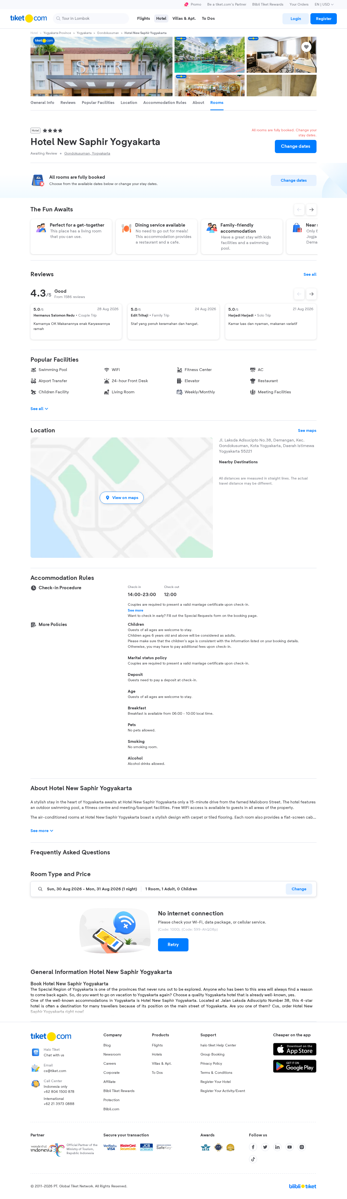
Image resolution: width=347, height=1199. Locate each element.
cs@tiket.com (55, 1071)
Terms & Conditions (216, 1073)
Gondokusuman (108, 33)
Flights (157, 1045)
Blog (107, 1045)
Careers (109, 1063)
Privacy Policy (211, 1063)
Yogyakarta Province (57, 33)
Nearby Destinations (238, 462)
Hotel (34, 33)
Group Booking (212, 1054)
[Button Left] (299, 294)
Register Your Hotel (215, 1082)
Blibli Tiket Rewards (267, 4)
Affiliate (109, 1082)
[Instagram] (302, 1147)
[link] (295, 18)
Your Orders (299, 4)
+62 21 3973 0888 (59, 1104)
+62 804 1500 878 (59, 1092)
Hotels (157, 1054)
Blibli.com (111, 1109)
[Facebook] (253, 1147)
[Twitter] (265, 1147)
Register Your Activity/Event (222, 1091)
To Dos (157, 1073)
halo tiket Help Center (218, 1045)
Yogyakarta (84, 33)
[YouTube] (290, 1147)
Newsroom (112, 1054)
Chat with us (54, 1055)
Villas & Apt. (162, 1063)
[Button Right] (311, 294)
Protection (111, 1100)
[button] (121, 497)
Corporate (111, 1073)
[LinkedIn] (277, 1147)
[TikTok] (253, 1159)
